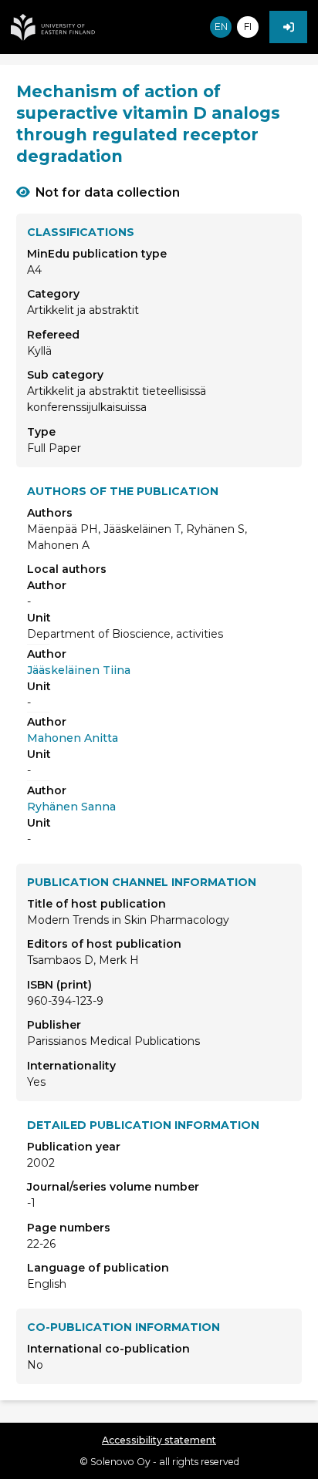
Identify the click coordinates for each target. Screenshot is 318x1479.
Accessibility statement (159, 1440)
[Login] (288, 27)
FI (248, 26)
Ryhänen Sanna (71, 807)
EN (221, 26)
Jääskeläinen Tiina (78, 670)
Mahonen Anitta (72, 738)
